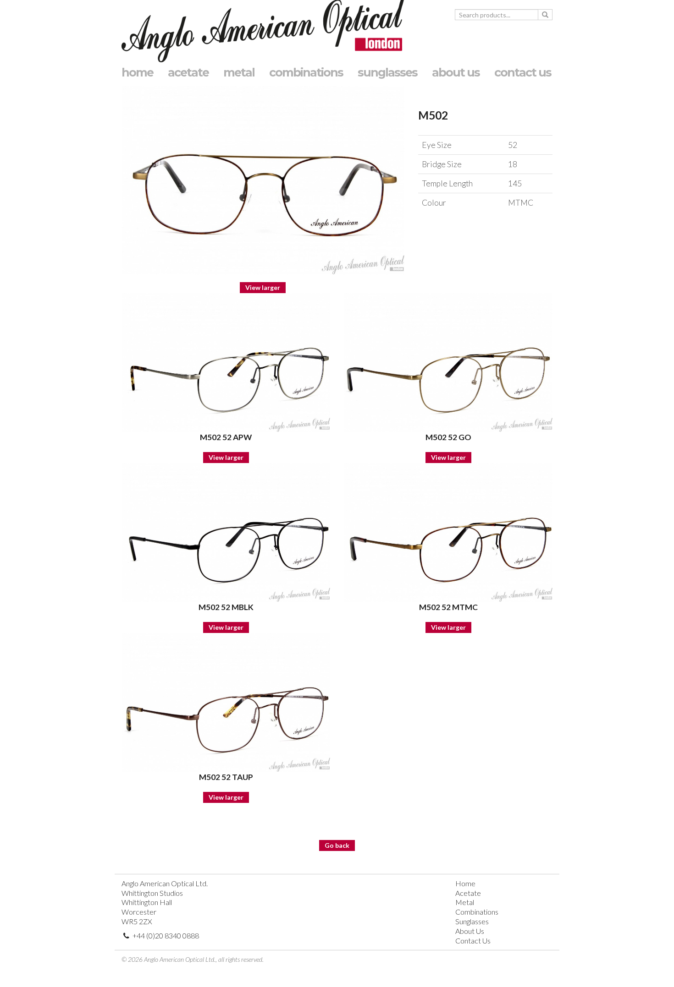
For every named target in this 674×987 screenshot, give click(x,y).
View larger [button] (262, 287)
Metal (464, 902)
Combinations (476, 911)
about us (456, 71)
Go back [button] (337, 845)
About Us (469, 931)
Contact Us (473, 940)
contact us (522, 71)
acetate (188, 71)
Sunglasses (472, 921)
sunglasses (387, 71)
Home (465, 883)
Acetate (468, 893)
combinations (306, 71)
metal (238, 71)
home (137, 71)
